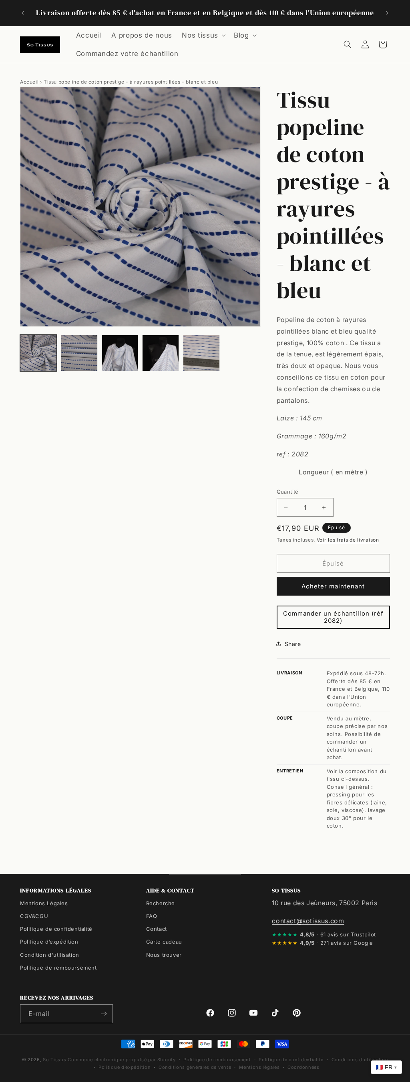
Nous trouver (164, 955)
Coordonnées (303, 1067)
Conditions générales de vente (195, 1067)
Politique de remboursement (58, 967)
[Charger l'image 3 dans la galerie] (120, 353)
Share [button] (293, 643)
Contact (156, 929)
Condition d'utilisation (49, 955)
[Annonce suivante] (387, 12)
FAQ (151, 916)
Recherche (160, 903)
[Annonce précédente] (23, 12)
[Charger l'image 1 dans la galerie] (38, 353)
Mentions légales (259, 1067)
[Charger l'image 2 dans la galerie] (79, 353)
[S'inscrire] (104, 1013)
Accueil (29, 82)
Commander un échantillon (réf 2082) (333, 617)
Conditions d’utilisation (360, 1059)
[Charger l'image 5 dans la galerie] (201, 353)
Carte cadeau (164, 941)
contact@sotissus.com (308, 921)
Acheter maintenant (333, 586)
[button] (203, 35)
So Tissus (55, 1059)
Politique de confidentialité (56, 929)
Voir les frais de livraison (348, 540)
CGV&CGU (34, 916)
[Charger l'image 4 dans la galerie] (160, 353)
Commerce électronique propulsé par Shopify (121, 1059)
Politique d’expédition (49, 941)
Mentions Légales (44, 903)
